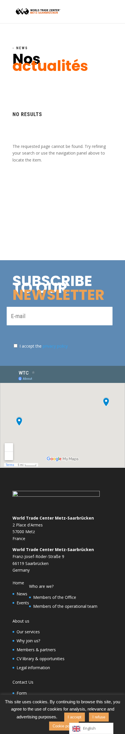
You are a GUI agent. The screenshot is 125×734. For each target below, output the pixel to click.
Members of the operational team (65, 606)
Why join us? (28, 640)
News (22, 594)
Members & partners (36, 649)
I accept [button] (74, 717)
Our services (28, 631)
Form (22, 693)
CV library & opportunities (41, 658)
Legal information (33, 667)
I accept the (43, 346)
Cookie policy (64, 726)
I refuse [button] (98, 717)
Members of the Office (54, 597)
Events (23, 602)
